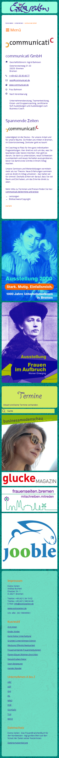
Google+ (14, 20)
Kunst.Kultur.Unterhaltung (19, 636)
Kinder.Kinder (14, 631)
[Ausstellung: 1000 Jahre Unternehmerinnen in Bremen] (29, 300)
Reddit (34, 20)
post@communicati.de (20, 80)
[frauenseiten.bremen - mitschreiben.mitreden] (29, 511)
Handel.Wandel (14, 668)
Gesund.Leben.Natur (17, 659)
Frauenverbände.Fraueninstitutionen (24, 650)
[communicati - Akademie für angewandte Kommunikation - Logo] (29, 46)
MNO (10, 700)
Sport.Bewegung (15, 663)
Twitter (11, 20)
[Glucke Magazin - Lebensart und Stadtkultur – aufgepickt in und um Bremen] (29, 485)
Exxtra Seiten (9, 23)
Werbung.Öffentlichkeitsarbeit (21, 645)
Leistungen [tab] (14, 196)
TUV (9, 714)
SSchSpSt (12, 709)
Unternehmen (19, 23)
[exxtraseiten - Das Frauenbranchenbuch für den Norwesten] (29, 12)
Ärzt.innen (12, 627)
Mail (26, 20)
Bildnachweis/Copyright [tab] (19, 199)
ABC (9, 682)
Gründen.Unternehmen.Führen (22, 640)
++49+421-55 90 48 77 (19, 75)
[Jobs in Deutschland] (29, 568)
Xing (22, 20)
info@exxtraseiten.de (24, 603)
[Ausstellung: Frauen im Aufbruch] (29, 382)
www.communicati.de (19, 84)
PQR (9, 705)
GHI (9, 691)
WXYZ (10, 719)
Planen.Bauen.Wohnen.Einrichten (23, 654)
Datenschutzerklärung (18, 742)
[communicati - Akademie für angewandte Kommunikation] (22, 131)
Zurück (9, 205)
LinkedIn (18, 20)
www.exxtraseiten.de (17, 608)
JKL (9, 696)
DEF (9, 686)
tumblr (30, 20)
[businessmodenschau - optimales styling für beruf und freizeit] (29, 470)
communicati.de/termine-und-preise (22, 191)
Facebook (7, 20)
